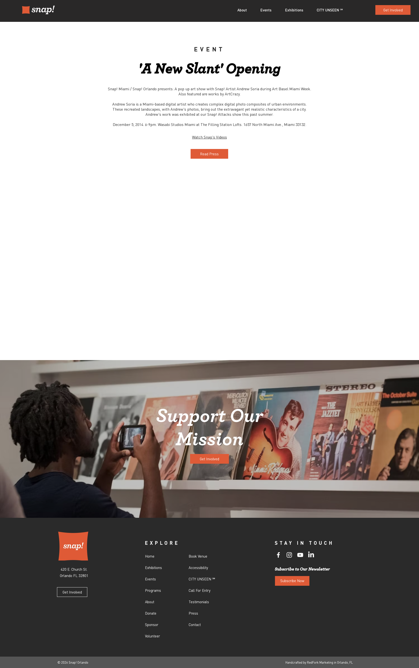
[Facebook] (278, 555)
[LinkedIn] (311, 555)
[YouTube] (300, 555)
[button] (245, 10)
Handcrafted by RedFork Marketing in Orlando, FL (319, 662)
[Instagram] (289, 555)
